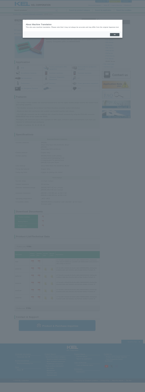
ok (115, 34)
